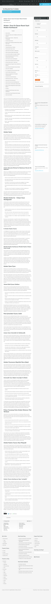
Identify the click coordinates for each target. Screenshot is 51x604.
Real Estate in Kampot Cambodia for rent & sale (26, 571)
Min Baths (36, 40)
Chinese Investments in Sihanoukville (24, 544)
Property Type (37, 20)
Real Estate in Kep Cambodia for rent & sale (25, 572)
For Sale (18, 4)
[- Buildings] (41, 24)
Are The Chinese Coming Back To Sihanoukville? (26, 547)
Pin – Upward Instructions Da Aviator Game (12, 70)
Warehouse (5, 578)
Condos (5, 562)
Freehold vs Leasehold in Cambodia (24, 555)
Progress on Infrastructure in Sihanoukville (25, 538)
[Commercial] (41, 23)
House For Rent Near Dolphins (40, 166)
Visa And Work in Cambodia (23, 546)
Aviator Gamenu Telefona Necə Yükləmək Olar (13, 83)
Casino (5, 580)
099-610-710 (46, 4)
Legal (29, 4)
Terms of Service (37, 543)
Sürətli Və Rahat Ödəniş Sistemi (11, 72)
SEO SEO (9, 517)
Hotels (5, 577)
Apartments (5, 564)
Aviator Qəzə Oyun (9, 45)
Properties (11, 4)
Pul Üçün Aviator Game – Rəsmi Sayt (11, 62)
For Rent (15, 4)
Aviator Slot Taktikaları (9, 68)
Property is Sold (5, 555)
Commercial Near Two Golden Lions (41, 124)
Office (4, 572)
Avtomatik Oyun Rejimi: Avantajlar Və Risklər (13, 54)
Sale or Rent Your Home (24, 4)
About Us (37, 4)
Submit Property (5, 538)
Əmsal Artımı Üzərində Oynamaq (11, 76)
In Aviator (7, 88)
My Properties (5, 543)
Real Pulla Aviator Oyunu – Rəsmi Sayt (12, 78)
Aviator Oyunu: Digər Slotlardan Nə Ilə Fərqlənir (13, 93)
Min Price (36, 57)
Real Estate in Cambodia (22, 564)
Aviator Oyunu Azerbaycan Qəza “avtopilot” (12, 60)
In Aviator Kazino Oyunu (9, 40)
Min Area (37, 70)
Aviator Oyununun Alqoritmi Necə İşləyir (12, 52)
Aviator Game (8, 33)
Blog (35, 546)
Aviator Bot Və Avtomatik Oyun (10, 80)
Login (4, 540)
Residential (4, 561)
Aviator (10, 22)
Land (4, 567)
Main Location (37, 51)
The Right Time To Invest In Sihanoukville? (25, 558)
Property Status (37, 27)
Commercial (4, 569)
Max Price (36, 64)
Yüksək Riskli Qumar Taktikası (10, 47)
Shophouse (5, 575)
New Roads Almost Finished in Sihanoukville (25, 552)
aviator (18, 165)
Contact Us (33, 4)
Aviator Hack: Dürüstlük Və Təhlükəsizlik (12, 50)
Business (5, 583)
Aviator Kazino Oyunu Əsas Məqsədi (11, 58)
